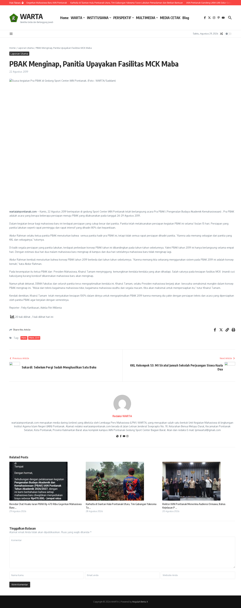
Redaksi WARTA (122, 416)
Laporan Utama (26, 47)
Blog (185, 18)
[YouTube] (124, 436)
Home (64, 18)
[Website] (117, 436)
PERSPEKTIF (122, 18)
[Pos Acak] (221, 33)
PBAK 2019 (34, 338)
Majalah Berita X (140, 601)
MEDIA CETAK (170, 18)
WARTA (31, 16)
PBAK (23, 338)
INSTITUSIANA (98, 18)
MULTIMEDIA (145, 18)
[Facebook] (120, 436)
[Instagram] (127, 436)
